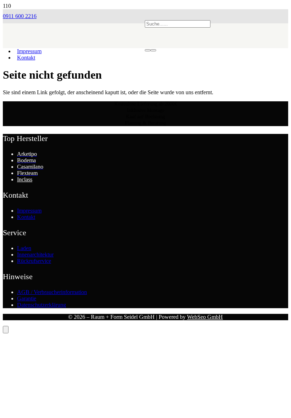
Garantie (26, 298)
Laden (24, 248)
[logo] (74, 55)
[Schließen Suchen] (153, 50)
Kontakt (26, 217)
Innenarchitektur (35, 255)
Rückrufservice (34, 261)
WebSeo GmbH (205, 317)
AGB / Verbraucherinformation (52, 292)
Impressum (29, 211)
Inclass (24, 179)
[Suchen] (147, 50)
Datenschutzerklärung (41, 305)
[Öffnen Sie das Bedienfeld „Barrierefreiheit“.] (6, 329)
